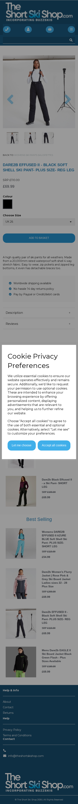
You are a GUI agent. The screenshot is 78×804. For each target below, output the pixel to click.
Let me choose (21, 445)
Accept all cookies (54, 445)
